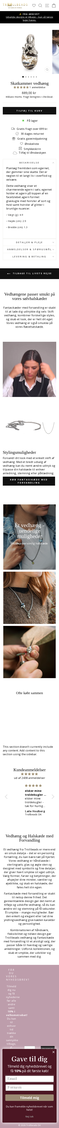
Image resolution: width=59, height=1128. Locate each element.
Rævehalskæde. (33, 327)
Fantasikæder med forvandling (23, 307)
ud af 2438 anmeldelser (29, 778)
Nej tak (29, 1116)
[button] (22, 87)
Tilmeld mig (29, 1098)
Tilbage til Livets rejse (32, 273)
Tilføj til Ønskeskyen (32, 152)
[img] (30, 774)
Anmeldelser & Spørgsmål (29, 249)
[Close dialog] (53, 1052)
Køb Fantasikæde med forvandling (29, 481)
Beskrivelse (29, 162)
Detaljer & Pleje (29, 242)
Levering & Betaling (30, 256)
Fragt (26, 96)
